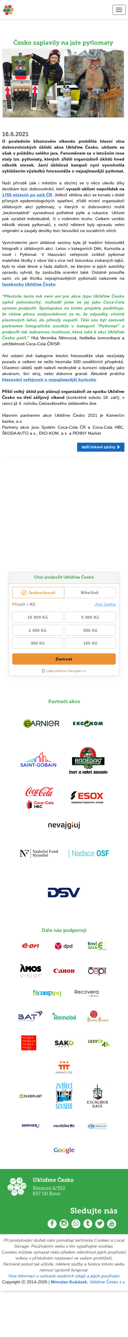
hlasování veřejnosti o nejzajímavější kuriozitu (49, 379)
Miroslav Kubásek (69, 1282)
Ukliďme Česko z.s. (108, 1282)
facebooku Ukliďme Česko (29, 284)
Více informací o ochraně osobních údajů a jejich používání (64, 1276)
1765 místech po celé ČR (27, 194)
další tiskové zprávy (99, 447)
